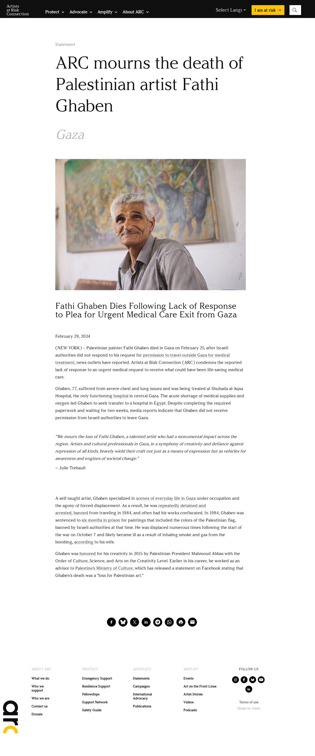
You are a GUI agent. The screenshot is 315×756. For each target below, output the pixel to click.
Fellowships (90, 694)
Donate (37, 714)
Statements (141, 678)
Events (188, 678)
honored (88, 553)
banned (81, 512)
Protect (52, 12)
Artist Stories (193, 694)
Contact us (40, 706)
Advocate (78, 12)
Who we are (40, 698)
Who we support (38, 688)
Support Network (95, 702)
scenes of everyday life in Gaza (166, 498)
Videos (188, 702)
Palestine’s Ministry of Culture (104, 568)
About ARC (133, 12)
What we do (40, 678)
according (83, 541)
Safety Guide (91, 710)
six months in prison (101, 520)
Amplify (105, 12)
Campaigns (141, 686)
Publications (142, 706)
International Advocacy (142, 696)
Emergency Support (97, 678)
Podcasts (190, 710)
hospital (120, 395)
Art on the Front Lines (199, 686)
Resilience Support (96, 686)
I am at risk (265, 10)
